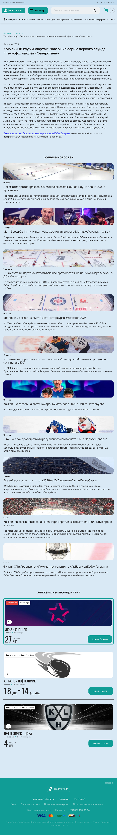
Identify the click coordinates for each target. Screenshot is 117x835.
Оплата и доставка (30, 804)
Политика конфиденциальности (89, 804)
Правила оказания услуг (56, 804)
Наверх (109, 782)
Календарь (40, 10)
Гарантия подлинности (39, 810)
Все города (11, 19)
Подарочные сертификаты (69, 19)
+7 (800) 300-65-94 (106, 2)
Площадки (50, 19)
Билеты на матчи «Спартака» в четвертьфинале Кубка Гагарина (36, 133)
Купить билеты (100, 639)
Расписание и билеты (32, 19)
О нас (14, 804)
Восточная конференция (96, 19)
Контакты (60, 810)
